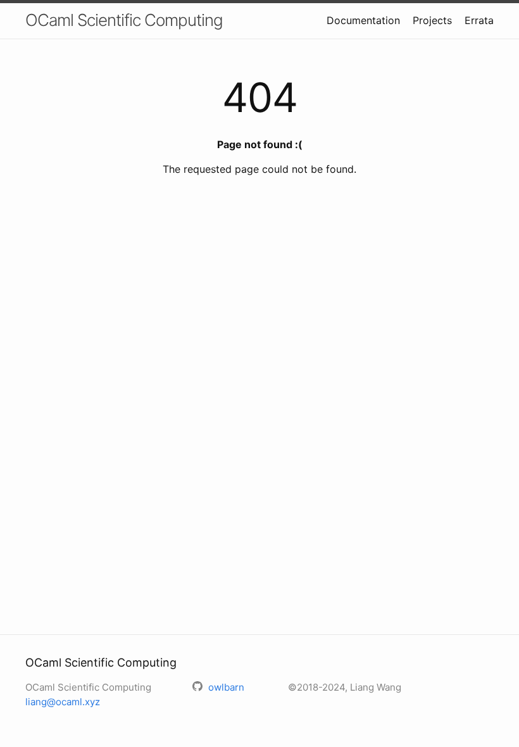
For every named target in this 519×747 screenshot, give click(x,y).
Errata (479, 20)
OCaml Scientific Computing (124, 20)
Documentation (363, 20)
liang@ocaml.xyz (62, 702)
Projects (432, 20)
